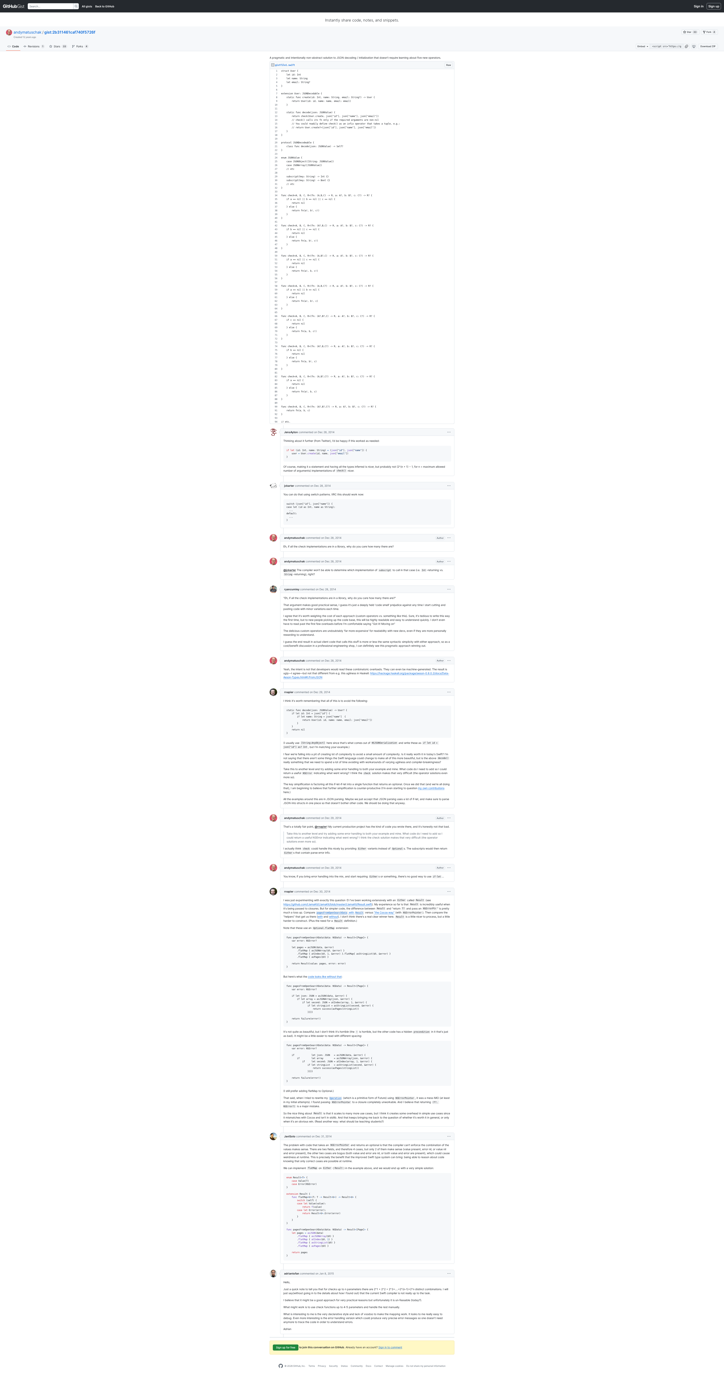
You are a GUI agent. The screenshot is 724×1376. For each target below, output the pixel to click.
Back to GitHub (104, 6)
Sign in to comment (390, 1347)
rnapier (289, 692)
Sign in (699, 6)
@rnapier (321, 826)
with (340, 912)
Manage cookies (394, 1365)
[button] (686, 46)
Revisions (35, 46)
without (333, 916)
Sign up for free (285, 1347)
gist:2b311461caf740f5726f (69, 32)
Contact (378, 1365)
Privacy (322, 1365)
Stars (60, 46)
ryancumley (291, 589)
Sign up (713, 6)
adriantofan (291, 1273)
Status (344, 1365)
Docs (368, 1365)
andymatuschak (27, 32)
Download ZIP (708, 46)
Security (333, 1365)
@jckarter (289, 570)
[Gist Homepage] (14, 6)
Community (357, 1365)
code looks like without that (325, 976)
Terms (311, 1365)
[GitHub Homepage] (280, 1366)
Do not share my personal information (426, 1365)
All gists (87, 6)
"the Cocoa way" (384, 912)
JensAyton (291, 432)
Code (15, 46)
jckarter (289, 485)
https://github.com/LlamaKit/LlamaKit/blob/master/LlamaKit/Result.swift (327, 904)
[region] (362, 246)
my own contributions (431, 788)
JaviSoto (289, 1136)
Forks (81, 46)
